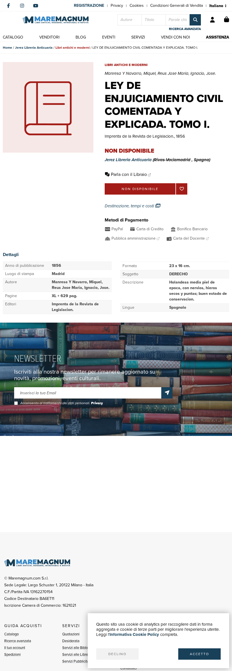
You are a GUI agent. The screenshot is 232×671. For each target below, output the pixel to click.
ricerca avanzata (185, 28)
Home (7, 47)
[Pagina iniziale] (55, 20)
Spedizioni (12, 654)
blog (81, 37)
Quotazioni (71, 634)
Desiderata (71, 641)
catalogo (13, 37)
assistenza (217, 37)
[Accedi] (212, 20)
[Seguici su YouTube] (35, 5)
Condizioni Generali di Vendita (176, 5)
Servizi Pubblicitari (76, 661)
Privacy (117, 5)
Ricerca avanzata (17, 641)
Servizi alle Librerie (77, 654)
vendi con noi (175, 37)
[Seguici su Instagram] (22, 5)
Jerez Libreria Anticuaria (34, 47)
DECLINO (117, 654)
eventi (108, 37)
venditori (49, 37)
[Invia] (167, 393)
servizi (138, 37)
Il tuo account (14, 647)
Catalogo (11, 634)
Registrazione (89, 5)
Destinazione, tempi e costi (130, 206)
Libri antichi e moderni (72, 47)
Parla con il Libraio (129, 174)
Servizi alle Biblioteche (80, 647)
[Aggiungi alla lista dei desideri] (181, 189)
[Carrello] (226, 20)
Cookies (137, 5)
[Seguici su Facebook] (8, 5)
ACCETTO (199, 654)
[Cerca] (195, 19)
